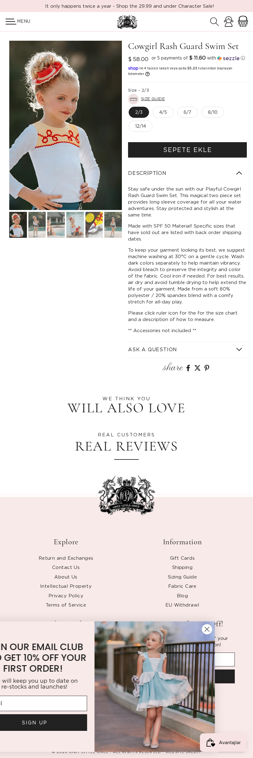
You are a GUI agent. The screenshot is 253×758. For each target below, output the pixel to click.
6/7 (187, 112)
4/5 (163, 112)
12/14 (140, 126)
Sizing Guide (182, 576)
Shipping (182, 567)
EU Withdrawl (182, 604)
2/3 (139, 112)
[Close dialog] (239, 629)
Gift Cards (182, 557)
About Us (65, 576)
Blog (182, 595)
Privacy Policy (65, 595)
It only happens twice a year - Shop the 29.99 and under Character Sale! (129, 5)
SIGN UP (66, 722)
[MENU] (8, 21)
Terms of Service (66, 604)
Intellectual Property (66, 585)
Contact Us (66, 567)
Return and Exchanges (66, 557)
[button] (8, 21)
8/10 (213, 112)
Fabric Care (182, 585)
